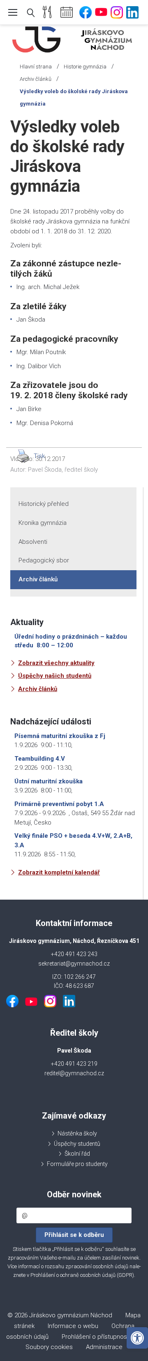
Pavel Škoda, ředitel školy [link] (63, 469)
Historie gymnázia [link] (85, 66)
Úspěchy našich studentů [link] (54, 675)
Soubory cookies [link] (49, 1347)
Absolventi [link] (32, 541)
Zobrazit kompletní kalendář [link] (59, 872)
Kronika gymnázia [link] (42, 523)
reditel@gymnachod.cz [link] (74, 1073)
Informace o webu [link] (73, 1326)
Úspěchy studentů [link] (77, 1143)
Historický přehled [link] (43, 504)
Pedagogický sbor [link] (43, 560)
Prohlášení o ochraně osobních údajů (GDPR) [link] (82, 1275)
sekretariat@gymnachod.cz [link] (74, 963)
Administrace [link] (104, 1347)
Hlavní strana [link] (36, 66)
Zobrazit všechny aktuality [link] (56, 663)
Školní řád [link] (77, 1153)
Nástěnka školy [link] (77, 1133)
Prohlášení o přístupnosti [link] (96, 1336)
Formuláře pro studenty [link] (77, 1164)
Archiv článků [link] (35, 79)
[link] (137, 1338)
